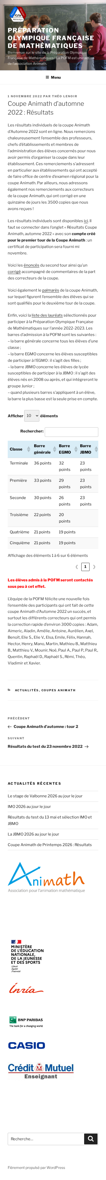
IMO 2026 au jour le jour (29, 806)
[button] (28, 449)
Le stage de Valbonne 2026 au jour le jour (45, 796)
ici (86, 221)
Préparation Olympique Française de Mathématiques (51, 38)
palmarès (50, 290)
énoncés (31, 265)
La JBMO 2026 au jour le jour (33, 834)
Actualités (27, 690)
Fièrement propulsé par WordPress (36, 1167)
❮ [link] (76, 566)
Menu (56, 77)
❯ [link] (94, 566)
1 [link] (85, 566)
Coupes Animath (58, 690)
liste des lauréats (47, 315)
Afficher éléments (33, 415)
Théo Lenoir (64, 96)
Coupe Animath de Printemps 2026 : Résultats (50, 844)
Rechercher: (31, 431)
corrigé (14, 271)
